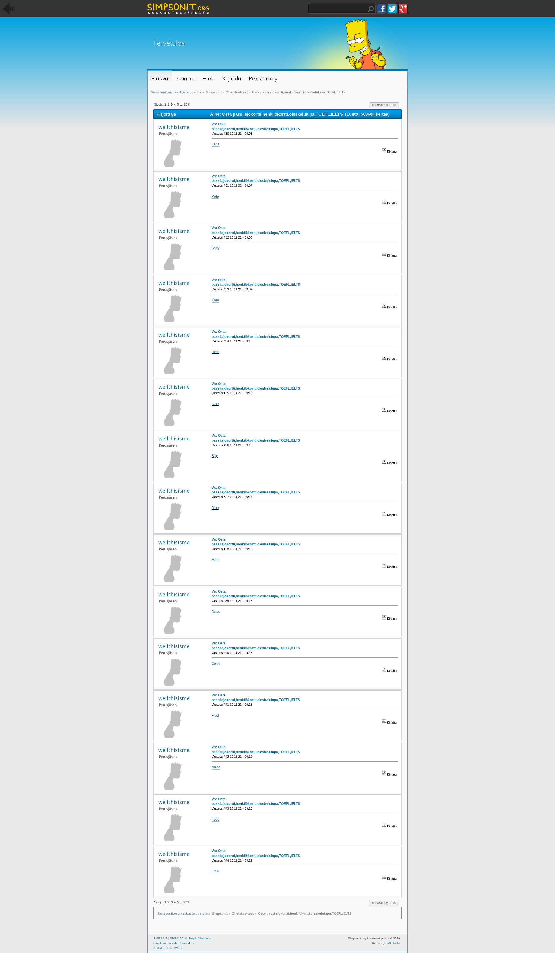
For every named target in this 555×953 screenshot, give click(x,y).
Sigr (215, 456)
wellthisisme (174, 126)
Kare (215, 300)
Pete (215, 196)
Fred (215, 716)
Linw (215, 871)
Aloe (215, 404)
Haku (371, 9)
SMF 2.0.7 (160, 938)
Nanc (216, 767)
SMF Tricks (393, 943)
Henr (215, 352)
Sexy (215, 248)
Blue (215, 508)
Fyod (215, 819)
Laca (215, 144)
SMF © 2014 (178, 938)
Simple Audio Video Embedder (173, 943)
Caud (216, 663)
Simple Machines (199, 938)
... (182, 104)
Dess (216, 612)
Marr (215, 560)
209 (186, 104)
